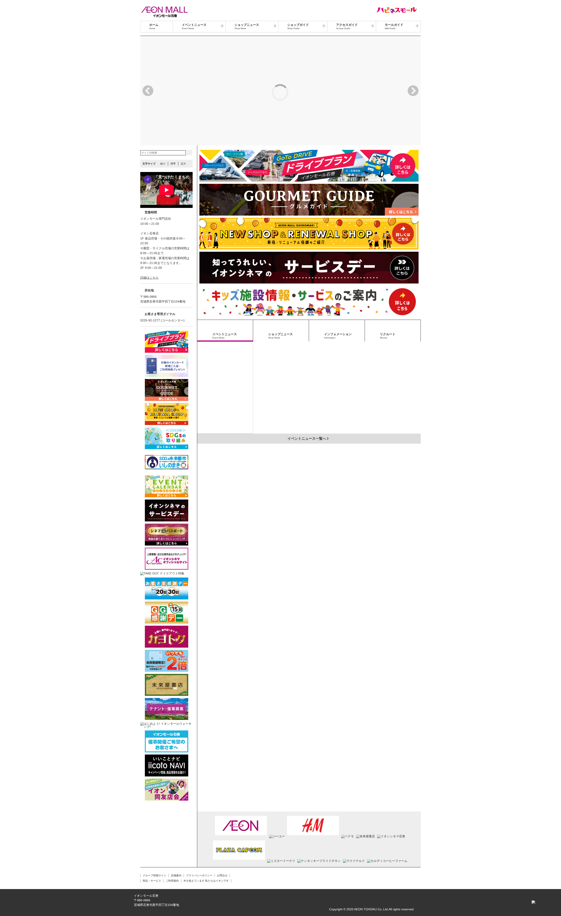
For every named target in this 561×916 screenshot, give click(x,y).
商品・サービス (152, 880)
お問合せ (222, 875)
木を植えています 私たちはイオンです (206, 880)
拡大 (183, 163)
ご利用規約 (172, 880)
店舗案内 (176, 875)
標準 (173, 163)
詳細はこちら (149, 277)
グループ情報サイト (154, 875)
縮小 (162, 163)
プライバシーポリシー (199, 875)
